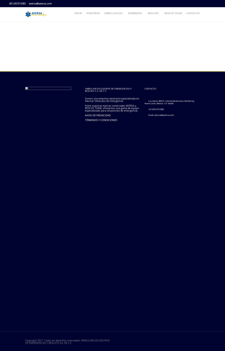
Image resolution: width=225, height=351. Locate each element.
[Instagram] (204, 3)
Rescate (153, 13)
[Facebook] (193, 3)
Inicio (78, 13)
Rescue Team (173, 13)
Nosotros (93, 13)
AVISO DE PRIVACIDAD (98, 115)
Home (28, 41)
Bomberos (135, 13)
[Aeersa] (38, 14)
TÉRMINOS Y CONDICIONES (101, 120)
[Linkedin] (209, 3)
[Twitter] (198, 3)
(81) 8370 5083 (17, 3)
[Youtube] (215, 3)
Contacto (193, 13)
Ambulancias (113, 13)
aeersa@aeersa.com (40, 3)
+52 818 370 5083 (156, 109)
